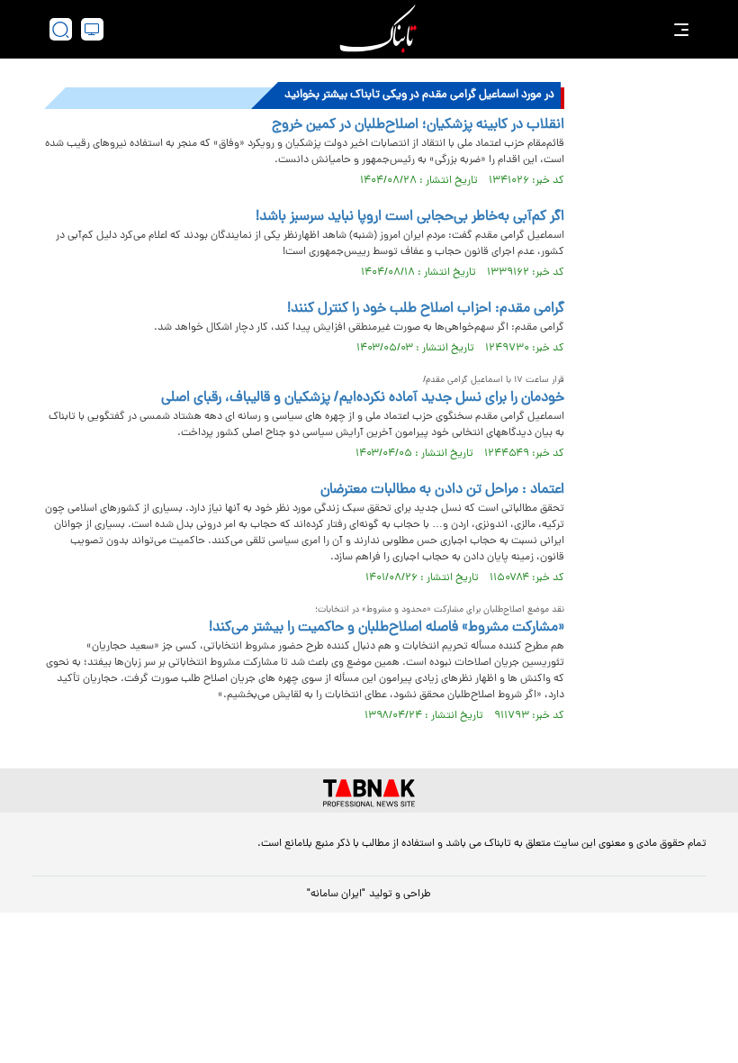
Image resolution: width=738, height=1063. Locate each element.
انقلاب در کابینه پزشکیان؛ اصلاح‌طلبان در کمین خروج (418, 125)
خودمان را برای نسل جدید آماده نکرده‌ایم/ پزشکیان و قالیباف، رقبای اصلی (362, 398)
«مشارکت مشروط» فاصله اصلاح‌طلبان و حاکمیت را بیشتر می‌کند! (386, 628)
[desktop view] (92, 29)
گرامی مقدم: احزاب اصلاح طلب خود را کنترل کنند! (425, 309)
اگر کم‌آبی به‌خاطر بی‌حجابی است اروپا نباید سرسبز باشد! (410, 217)
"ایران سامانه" (336, 894)
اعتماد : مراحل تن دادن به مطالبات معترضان (442, 490)
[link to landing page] (378, 29)
